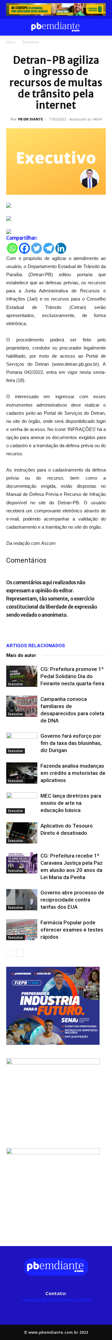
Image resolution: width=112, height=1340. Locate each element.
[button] (11, 27)
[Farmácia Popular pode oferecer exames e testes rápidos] (21, 930)
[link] (56, 9)
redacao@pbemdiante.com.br (56, 1300)
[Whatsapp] (12, 248)
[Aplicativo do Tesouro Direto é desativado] (21, 833)
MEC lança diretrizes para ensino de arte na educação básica (70, 803)
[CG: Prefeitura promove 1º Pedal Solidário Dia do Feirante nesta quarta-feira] (21, 676)
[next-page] (20, 953)
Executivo (30, 42)
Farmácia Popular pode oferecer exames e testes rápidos (71, 929)
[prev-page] (10, 953)
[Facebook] (24, 248)
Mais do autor (21, 655)
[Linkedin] (60, 248)
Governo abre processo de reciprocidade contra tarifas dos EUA (72, 899)
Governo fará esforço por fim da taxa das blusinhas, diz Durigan (71, 743)
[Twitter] (36, 248)
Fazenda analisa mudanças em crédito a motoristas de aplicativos (72, 773)
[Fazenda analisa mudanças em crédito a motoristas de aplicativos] (21, 773)
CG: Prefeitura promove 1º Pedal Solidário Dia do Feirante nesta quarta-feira (72, 676)
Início (11, 42)
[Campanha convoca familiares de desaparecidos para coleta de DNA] (21, 706)
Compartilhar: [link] (21, 238)
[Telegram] (48, 248)
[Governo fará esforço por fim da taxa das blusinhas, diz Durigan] (21, 743)
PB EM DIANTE (30, 119)
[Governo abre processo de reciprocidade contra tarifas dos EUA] (21, 900)
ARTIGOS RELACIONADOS (35, 645)
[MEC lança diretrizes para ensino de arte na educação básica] (21, 803)
